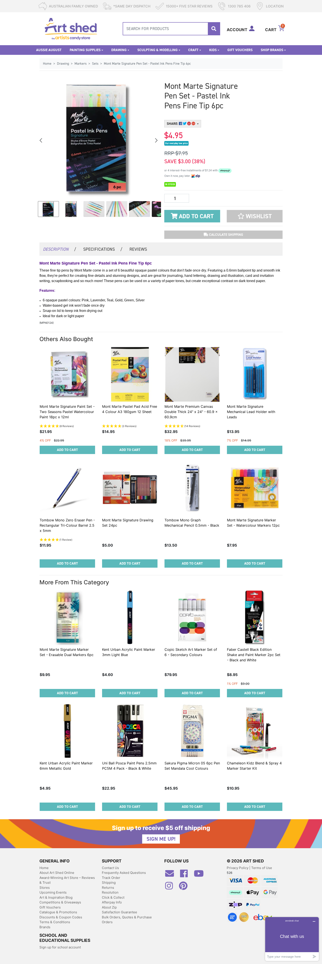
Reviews (138, 249)
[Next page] (156, 140)
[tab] (59, 248)
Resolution (110, 892)
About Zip (109, 907)
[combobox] (171, 28)
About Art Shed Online (56, 873)
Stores (44, 887)
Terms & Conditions (54, 922)
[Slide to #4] (139, 209)
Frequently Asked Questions (124, 873)
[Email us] (171, 875)
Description (59, 249)
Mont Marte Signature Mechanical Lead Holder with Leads (251, 411)
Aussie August (49, 50)
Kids (213, 50)
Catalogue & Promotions (58, 912)
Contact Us (110, 868)
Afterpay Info (112, 902)
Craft (193, 50)
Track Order (111, 878)
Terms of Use (261, 868)
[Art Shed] (70, 28)
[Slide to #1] (48, 209)
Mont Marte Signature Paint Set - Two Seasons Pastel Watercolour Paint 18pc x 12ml (67, 411)
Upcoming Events (53, 892)
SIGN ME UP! (161, 838)
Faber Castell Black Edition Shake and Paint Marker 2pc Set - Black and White (253, 654)
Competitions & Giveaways (60, 902)
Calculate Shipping (225, 234)
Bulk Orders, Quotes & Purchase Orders (127, 919)
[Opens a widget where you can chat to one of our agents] (292, 938)
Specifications (102, 249)
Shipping (109, 882)
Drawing (119, 50)
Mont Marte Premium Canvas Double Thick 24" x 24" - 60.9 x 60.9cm (191, 411)
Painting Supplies (85, 50)
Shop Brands (272, 50)
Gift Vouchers (240, 50)
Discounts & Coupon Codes (60, 917)
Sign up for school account (60, 947)
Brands (44, 927)
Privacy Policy (238, 868)
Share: (173, 123)
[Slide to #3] (116, 209)
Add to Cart (195, 216)
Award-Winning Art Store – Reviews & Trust (67, 880)
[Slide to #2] (93, 209)
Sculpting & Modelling (157, 50)
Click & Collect (113, 897)
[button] (255, 216)
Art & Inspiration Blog (56, 897)
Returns (108, 887)
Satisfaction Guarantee (119, 912)
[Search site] (214, 29)
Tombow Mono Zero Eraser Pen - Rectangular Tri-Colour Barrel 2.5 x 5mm (67, 525)
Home (44, 868)
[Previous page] (41, 140)
